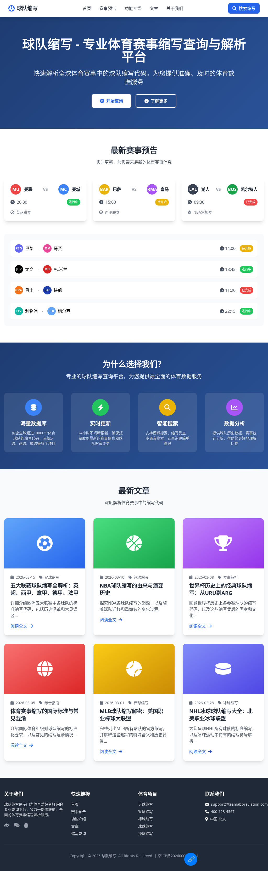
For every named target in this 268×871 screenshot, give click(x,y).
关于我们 (174, 8)
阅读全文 (19, 626)
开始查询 (114, 101)
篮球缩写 (145, 811)
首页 (87, 8)
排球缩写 (145, 833)
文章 (154, 8)
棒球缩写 (145, 818)
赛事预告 (107, 8)
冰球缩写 (145, 826)
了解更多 (159, 101)
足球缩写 (145, 804)
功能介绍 (133, 8)
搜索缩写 (247, 8)
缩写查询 (78, 833)
